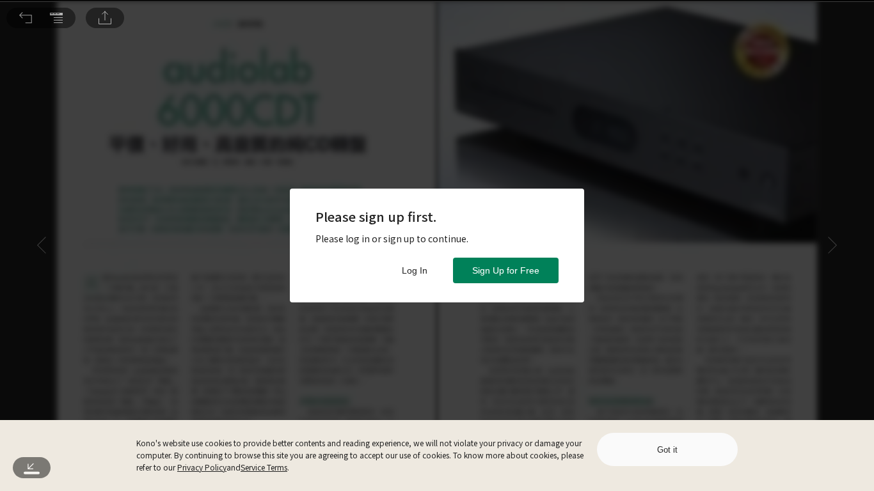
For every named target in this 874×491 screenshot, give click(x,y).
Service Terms (264, 467)
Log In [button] (414, 270)
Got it (667, 450)
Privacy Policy (201, 467)
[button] (25, 18)
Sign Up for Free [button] (505, 270)
